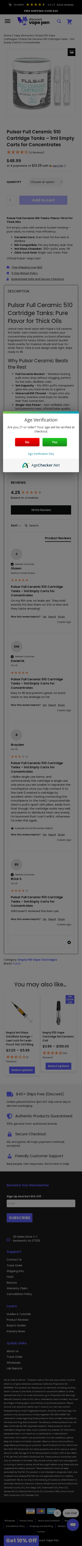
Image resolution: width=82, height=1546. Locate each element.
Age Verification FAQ (41, 454)
